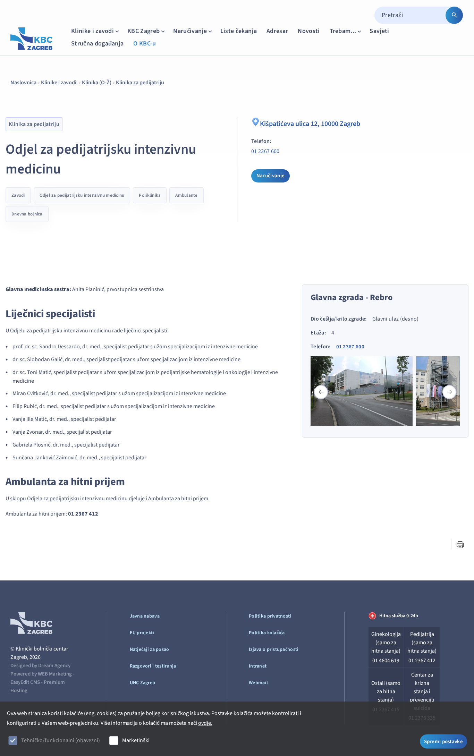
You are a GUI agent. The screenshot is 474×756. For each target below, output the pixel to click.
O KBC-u (144, 43)
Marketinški (136, 740)
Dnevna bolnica (27, 214)
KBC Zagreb (143, 31)
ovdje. (205, 723)
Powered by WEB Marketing (41, 674)
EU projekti (142, 632)
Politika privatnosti (270, 616)
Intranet (257, 666)
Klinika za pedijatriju (140, 82)
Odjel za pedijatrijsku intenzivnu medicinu (82, 195)
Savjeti (379, 31)
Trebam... (343, 31)
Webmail (258, 682)
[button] (449, 392)
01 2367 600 (265, 151)
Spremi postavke (443, 741)
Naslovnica (23, 82)
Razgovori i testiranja (153, 666)
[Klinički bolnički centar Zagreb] (31, 38)
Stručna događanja (97, 43)
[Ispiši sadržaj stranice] (460, 544)
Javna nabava (145, 616)
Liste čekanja (238, 31)
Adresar (277, 31)
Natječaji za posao (149, 649)
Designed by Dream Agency (40, 665)
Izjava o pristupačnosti (273, 649)
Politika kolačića (267, 632)
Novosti (309, 31)
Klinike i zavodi (92, 31)
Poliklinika (150, 195)
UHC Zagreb (142, 682)
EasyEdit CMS (25, 682)
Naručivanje (190, 31)
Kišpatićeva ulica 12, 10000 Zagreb (310, 124)
